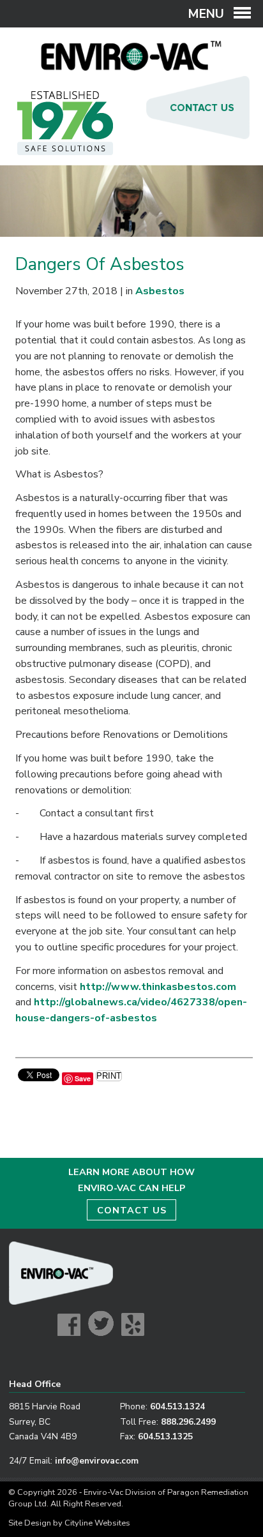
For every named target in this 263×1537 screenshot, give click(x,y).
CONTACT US (132, 1210)
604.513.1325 (165, 1436)
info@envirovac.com (97, 1461)
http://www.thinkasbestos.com (158, 987)
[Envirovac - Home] (132, 68)
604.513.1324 (177, 1406)
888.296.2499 (188, 1422)
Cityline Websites (97, 1523)
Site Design (29, 1523)
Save (83, 1078)
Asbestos (159, 291)
